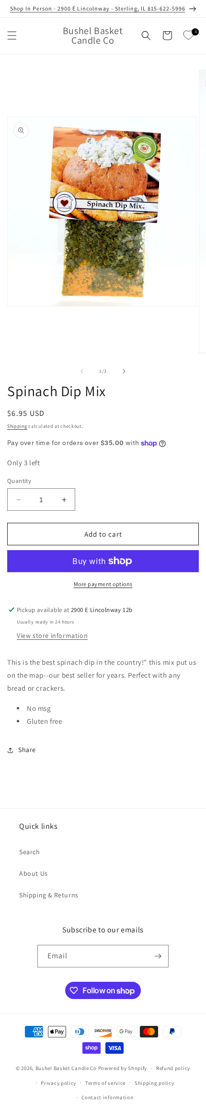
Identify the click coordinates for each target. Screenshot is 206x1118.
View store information (52, 635)
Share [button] (27, 749)
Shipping (17, 426)
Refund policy (173, 1068)
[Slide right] (124, 371)
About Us (33, 873)
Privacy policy (58, 1083)
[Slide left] (81, 371)
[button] (12, 35)
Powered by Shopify (123, 1068)
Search (29, 851)
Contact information (107, 1097)
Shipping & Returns (49, 895)
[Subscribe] (157, 956)
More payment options (103, 584)
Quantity (19, 481)
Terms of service (105, 1083)
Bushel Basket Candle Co (66, 1068)
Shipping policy (154, 1083)
